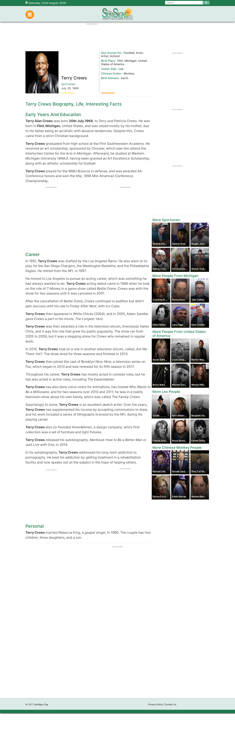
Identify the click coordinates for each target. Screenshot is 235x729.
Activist (115, 56)
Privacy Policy (155, 704)
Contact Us (170, 704)
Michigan (131, 60)
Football (129, 53)
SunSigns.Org (41, 704)
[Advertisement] (117, 647)
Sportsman (68, 84)
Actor (139, 53)
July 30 (66, 88)
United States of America (124, 62)
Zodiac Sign (108, 68)
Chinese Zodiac (111, 73)
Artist (104, 56)
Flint (120, 60)
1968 (75, 88)
